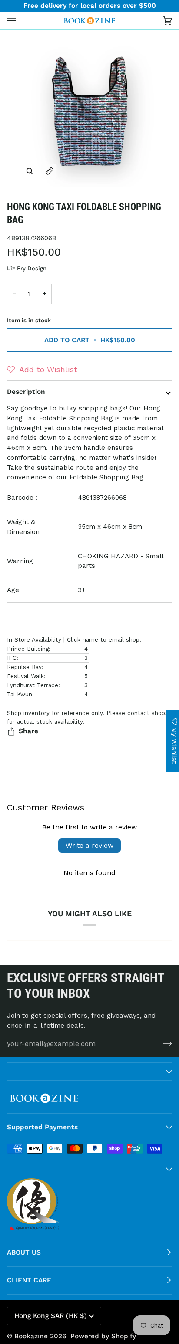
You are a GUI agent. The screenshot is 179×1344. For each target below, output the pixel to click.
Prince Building (28, 649)
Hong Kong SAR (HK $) (50, 1316)
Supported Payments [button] (42, 1127)
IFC (12, 658)
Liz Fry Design (26, 268)
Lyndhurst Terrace (32, 685)
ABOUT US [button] (24, 1252)
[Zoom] (29, 171)
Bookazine (31, 1336)
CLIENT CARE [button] (29, 1280)
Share (28, 731)
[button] (42, 369)
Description (26, 392)
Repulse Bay (24, 667)
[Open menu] (20, 20)
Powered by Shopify (103, 1336)
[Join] (160, 1043)
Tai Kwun (19, 694)
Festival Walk (25, 676)
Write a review (89, 845)
